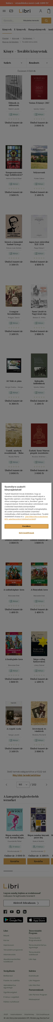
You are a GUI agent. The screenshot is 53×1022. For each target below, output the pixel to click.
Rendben (26, 526)
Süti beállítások (26, 533)
